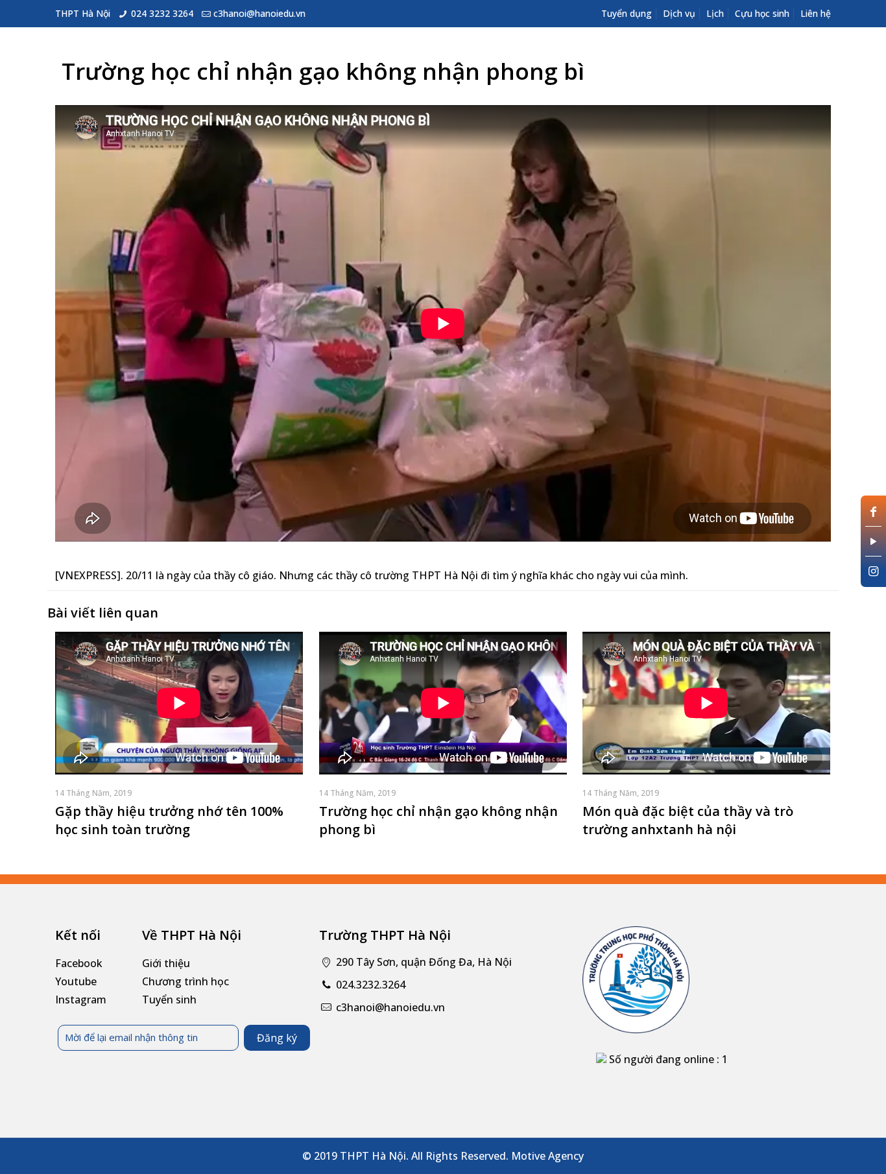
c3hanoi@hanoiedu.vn (259, 13)
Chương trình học (185, 981)
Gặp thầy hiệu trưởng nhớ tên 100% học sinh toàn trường (169, 820)
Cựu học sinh (762, 13)
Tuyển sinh (169, 999)
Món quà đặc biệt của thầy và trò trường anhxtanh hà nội (687, 820)
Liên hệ (815, 13)
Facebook (78, 963)
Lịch (715, 13)
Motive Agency (547, 1156)
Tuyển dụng (626, 13)
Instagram (80, 999)
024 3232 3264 (162, 13)
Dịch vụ (679, 13)
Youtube (76, 981)
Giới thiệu (166, 963)
